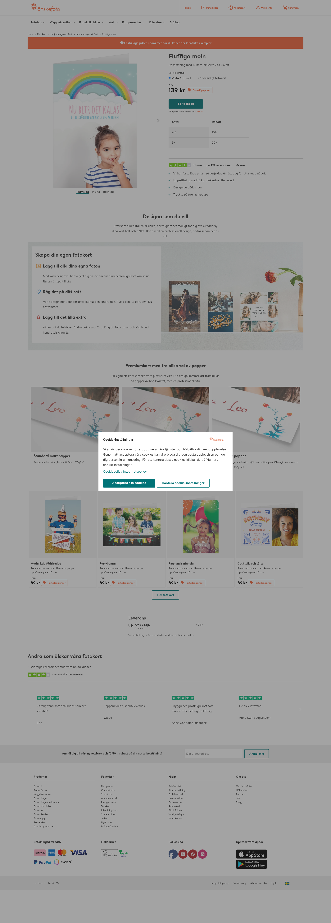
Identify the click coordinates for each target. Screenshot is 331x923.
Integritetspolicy (135, 471)
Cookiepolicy (112, 471)
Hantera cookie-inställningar (183, 483)
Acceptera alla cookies (129, 483)
